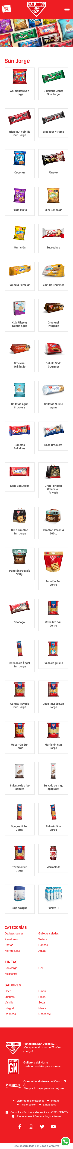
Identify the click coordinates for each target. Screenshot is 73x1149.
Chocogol (19, 622)
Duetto (53, 172)
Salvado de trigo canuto (20, 787)
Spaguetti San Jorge (19, 828)
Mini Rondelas (53, 210)
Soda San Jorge (19, 486)
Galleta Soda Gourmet (53, 364)
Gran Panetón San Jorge (19, 531)
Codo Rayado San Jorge (53, 705)
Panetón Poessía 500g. (53, 531)
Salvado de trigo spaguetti (53, 787)
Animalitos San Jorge (19, 92)
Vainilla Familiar (20, 285)
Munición (20, 247)
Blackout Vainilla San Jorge (19, 133)
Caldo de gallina (53, 663)
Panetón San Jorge (53, 583)
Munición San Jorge (53, 746)
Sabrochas (53, 247)
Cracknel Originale (19, 364)
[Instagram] (31, 1126)
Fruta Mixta (20, 210)
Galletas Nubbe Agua (53, 405)
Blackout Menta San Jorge (53, 92)
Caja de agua (20, 908)
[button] (67, 9)
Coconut (19, 172)
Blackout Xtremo (53, 132)
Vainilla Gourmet (53, 285)
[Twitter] (42, 1126)
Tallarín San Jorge (53, 828)
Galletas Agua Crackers (19, 405)
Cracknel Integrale (53, 324)
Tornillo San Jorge (19, 868)
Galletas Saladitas (19, 446)
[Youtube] (53, 1126)
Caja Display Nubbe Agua (19, 324)
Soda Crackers (53, 445)
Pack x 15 (53, 908)
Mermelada (53, 867)
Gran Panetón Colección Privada (53, 489)
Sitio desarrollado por (37, 1145)
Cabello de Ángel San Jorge (19, 664)
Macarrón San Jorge (19, 746)
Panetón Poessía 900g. (19, 572)
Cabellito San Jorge (53, 623)
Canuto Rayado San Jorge (19, 705)
